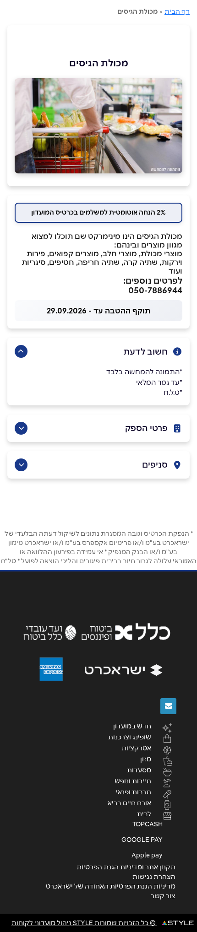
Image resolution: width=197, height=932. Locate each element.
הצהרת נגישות (153, 877)
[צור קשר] (168, 706)
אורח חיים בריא (129, 802)
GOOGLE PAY (142, 839)
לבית (144, 813)
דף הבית (177, 11)
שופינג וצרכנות (129, 736)
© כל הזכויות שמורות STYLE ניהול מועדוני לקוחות (84, 923)
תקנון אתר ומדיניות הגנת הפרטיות (126, 867)
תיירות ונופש (133, 780)
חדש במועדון (132, 725)
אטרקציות (136, 747)
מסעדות (139, 769)
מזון (145, 758)
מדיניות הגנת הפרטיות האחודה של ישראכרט (110, 886)
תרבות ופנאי (133, 791)
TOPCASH (147, 824)
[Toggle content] (21, 351)
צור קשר (163, 896)
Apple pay (147, 855)
